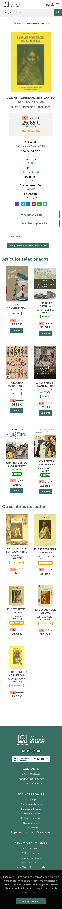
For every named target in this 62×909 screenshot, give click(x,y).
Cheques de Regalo (31, 858)
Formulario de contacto (31, 783)
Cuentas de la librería (31, 862)
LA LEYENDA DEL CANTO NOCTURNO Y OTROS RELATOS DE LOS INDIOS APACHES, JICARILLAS (45, 611)
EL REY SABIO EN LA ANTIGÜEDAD (45, 384)
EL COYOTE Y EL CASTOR (16, 611)
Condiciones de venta (31, 804)
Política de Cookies (31, 813)
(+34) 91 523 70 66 (31, 774)
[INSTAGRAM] (28, 751)
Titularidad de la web (31, 818)
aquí (39, 888)
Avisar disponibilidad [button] (37, 223)
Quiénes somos (31, 848)
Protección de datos (31, 809)
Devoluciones (31, 828)
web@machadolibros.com (31, 779)
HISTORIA (17, 23)
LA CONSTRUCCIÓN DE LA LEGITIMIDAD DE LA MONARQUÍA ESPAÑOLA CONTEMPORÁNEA (17, 307)
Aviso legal (31, 799)
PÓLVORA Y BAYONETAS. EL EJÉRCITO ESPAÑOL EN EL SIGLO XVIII (16, 384)
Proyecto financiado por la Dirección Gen (31, 832)
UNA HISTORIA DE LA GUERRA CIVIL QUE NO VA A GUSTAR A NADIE (16, 464)
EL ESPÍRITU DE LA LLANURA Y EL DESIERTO (45, 551)
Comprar (16, 330)
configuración (30, 892)
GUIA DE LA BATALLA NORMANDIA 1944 (45, 304)
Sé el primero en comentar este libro (28, 245)
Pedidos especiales (31, 853)
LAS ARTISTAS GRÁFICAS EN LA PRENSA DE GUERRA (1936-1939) (45, 463)
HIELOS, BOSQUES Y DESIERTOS (17, 674)
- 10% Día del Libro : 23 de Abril (30, 867)
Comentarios (14, 236)
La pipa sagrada (31, 197)
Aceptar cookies (31, 901)
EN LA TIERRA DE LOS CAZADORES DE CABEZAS (16, 550)
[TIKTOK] (33, 751)
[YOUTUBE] (38, 751)
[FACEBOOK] (23, 751)
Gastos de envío (31, 823)
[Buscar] (58, 12)
